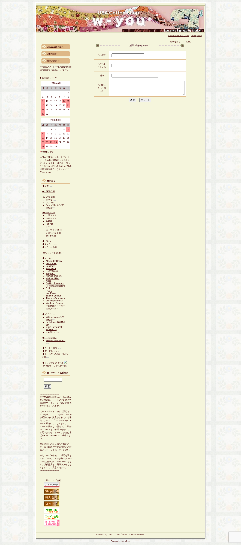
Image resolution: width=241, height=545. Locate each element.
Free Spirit (51, 268)
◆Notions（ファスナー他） (55, 366)
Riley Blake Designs (55, 286)
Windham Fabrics (54, 303)
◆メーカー (47, 258)
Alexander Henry (54, 261)
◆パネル (46, 241)
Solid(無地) (51, 236)
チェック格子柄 (53, 233)
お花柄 (49, 221)
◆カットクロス (49, 348)
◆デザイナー (48, 314)
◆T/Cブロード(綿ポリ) (53, 253)
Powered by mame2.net (120, 541)
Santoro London (53, 296)
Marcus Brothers (54, 276)
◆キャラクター (49, 244)
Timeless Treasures (55, 298)
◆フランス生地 (49, 247)
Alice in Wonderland (55, 340)
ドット (49, 227)
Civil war (50, 202)
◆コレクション (49, 337)
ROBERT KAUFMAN (51, 292)
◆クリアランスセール (53, 363)
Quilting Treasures (55, 283)
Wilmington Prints (54, 300)
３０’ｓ (49, 200)
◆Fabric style (48, 212)
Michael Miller (52, 278)
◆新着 (45, 186)
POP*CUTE (51, 224)
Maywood (50, 273)
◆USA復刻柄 (48, 197)
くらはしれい (52, 332)
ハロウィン (51, 218)
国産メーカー (52, 309)
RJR (48, 288)
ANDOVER (51, 263)
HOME (188, 42)
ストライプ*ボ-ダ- (54, 230)
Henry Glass (52, 271)
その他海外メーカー (55, 306)
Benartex (50, 266)
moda (48, 281)
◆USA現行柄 (48, 191)
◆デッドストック (50, 351)
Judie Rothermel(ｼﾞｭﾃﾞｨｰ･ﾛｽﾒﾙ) (55, 328)
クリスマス (51, 215)
